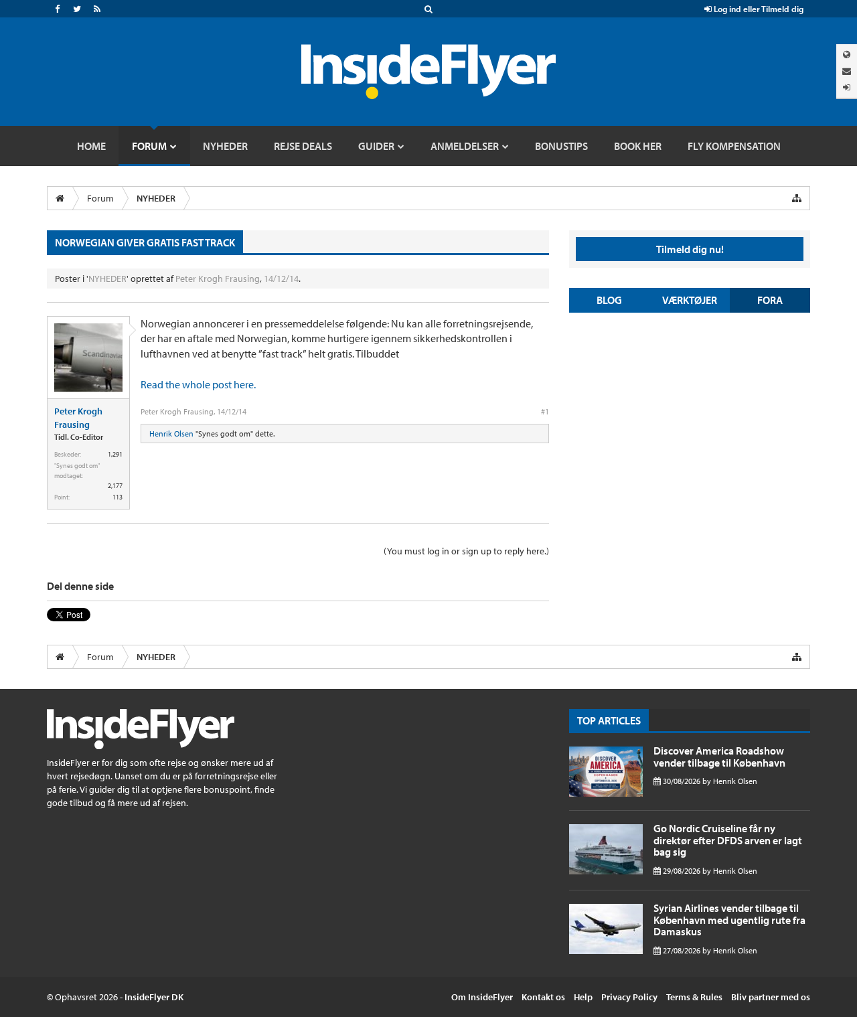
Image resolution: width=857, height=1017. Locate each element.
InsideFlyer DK (154, 997)
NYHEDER (107, 278)
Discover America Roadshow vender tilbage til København (719, 756)
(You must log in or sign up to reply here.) (466, 551)
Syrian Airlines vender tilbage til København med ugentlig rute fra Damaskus (729, 919)
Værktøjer (689, 300)
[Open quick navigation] (796, 198)
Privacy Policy (629, 997)
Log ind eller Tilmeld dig (757, 8)
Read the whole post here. (198, 384)
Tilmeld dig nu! (690, 249)
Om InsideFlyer (482, 997)
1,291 (115, 454)
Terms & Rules (694, 997)
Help (583, 997)
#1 (545, 411)
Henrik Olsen (171, 433)
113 (117, 497)
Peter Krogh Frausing (217, 278)
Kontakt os (543, 997)
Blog (609, 300)
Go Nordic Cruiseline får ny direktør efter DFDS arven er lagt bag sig (727, 840)
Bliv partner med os (770, 997)
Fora (770, 300)
